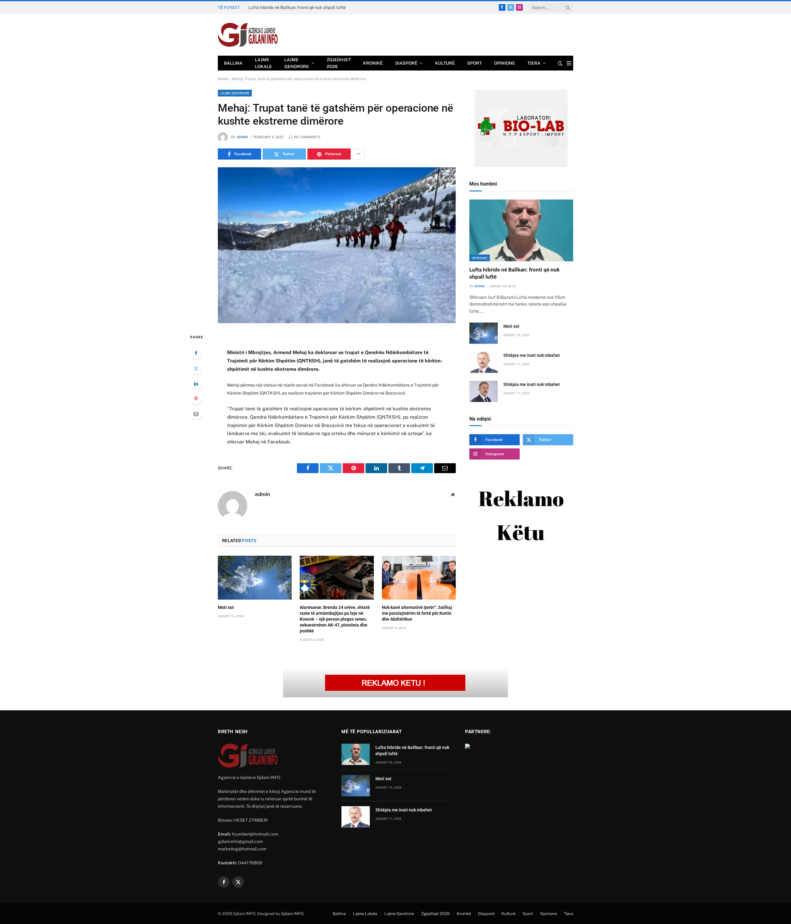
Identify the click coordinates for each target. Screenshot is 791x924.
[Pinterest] (196, 398)
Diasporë (406, 63)
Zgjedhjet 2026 (339, 63)
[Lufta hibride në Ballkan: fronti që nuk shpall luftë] (521, 230)
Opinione (504, 63)
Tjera (533, 63)
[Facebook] (196, 353)
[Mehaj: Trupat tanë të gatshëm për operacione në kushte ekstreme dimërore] (337, 245)
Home (223, 79)
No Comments (307, 137)
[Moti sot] (255, 578)
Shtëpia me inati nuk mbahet (531, 355)
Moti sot (256, 7)
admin (242, 137)
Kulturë (445, 63)
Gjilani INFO (292, 913)
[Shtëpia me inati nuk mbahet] (483, 362)
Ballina (233, 63)
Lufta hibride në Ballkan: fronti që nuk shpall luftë (514, 273)
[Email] (196, 414)
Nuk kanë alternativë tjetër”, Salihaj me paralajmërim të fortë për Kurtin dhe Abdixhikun (417, 613)
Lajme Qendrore (296, 63)
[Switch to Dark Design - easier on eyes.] (560, 63)
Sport (474, 63)
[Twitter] (196, 368)
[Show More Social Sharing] (358, 154)
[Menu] (569, 63)
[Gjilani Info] (248, 35)
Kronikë (373, 63)
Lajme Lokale (263, 63)
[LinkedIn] (196, 383)
